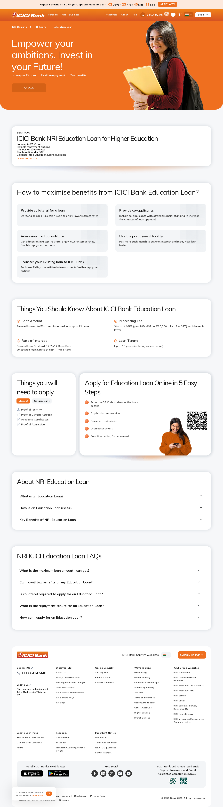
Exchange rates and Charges (70, 682)
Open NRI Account (65, 687)
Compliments (63, 737)
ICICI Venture (180, 695)
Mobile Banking (142, 677)
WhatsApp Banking (144, 687)
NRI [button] (64, 14)
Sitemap (64, 800)
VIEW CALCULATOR (27, 158)
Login (201, 14)
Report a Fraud (103, 677)
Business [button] (74, 14)
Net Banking (140, 672)
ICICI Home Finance (183, 714)
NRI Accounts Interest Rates (70, 692)
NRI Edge (60, 702)
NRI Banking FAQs (65, 697)
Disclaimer (80, 795)
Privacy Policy (98, 795)
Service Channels (143, 707)
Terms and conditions (106, 742)
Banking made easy (144, 702)
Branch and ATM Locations (30, 737)
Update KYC (101, 737)
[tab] (23, 401)
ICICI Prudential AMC (184, 690)
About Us (61, 672)
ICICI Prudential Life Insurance (189, 685)
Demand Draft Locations (29, 742)
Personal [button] (53, 14)
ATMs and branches (144, 697)
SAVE (30, 87)
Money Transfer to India (68, 677)
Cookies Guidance (104, 682)
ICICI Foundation (182, 672)
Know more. (38, 795)
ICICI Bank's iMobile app (146, 682)
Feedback (61, 742)
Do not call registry (58, 795)
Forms (20, 747)
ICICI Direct (179, 700)
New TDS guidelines (105, 747)
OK (49, 793)
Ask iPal (138, 692)
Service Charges (103, 752)
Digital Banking (142, 713)
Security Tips (102, 672)
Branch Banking (142, 718)
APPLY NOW (167, 4)
